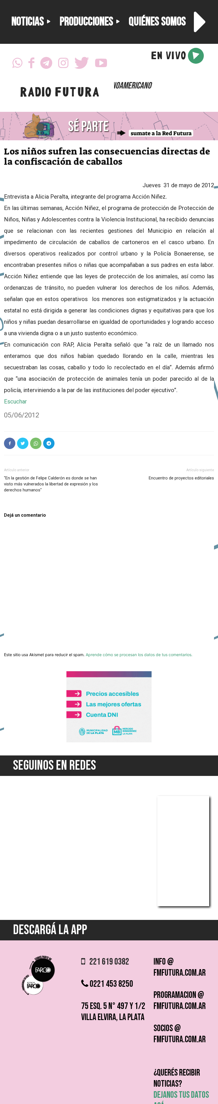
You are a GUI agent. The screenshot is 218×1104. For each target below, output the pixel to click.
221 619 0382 (107, 961)
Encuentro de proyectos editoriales (181, 478)
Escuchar (15, 401)
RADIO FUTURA (59, 93)
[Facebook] (31, 64)
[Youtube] (101, 64)
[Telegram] (46, 64)
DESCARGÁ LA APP (50, 930)
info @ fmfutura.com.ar (180, 967)
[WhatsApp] (17, 64)
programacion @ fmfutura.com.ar (180, 1001)
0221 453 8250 (110, 984)
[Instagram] (63, 64)
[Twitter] (81, 64)
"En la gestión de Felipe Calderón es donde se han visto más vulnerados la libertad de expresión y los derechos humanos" (51, 484)
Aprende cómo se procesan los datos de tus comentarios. (139, 654)
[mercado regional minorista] (109, 740)
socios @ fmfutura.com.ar (180, 1034)
